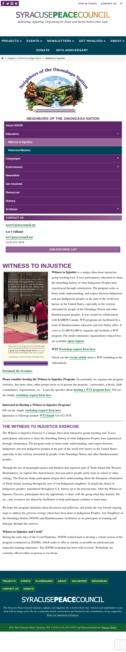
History (10, 200)
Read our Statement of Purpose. (63, 615)
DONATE (29, 588)
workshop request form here (34, 395)
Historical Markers (19, 150)
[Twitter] (7, 3)
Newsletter (13, 175)
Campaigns (13, 158)
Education (12, 133)
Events (25, 581)
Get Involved (14, 183)
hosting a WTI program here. (92, 389)
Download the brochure (17, 371)
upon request (75, 341)
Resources (13, 192)
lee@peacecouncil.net (19, 237)
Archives (11, 209)
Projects (9, 581)
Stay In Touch (87, 3)
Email (50, 415)
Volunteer (79, 581)
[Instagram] (12, 3)
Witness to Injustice (20, 142)
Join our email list (63, 249)
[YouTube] (16, 3)
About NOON (14, 125)
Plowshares (44, 581)
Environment (14, 167)
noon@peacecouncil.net (21, 225)
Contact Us (108, 3)
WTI (43, 415)
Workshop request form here (77, 349)
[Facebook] (3, 3)
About (62, 581)
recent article (78, 357)
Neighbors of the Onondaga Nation (25, 58)
